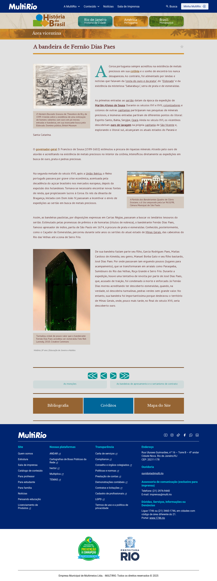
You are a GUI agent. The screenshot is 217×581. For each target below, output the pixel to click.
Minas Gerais (153, 232)
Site (20, 447)
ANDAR (54, 453)
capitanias (124, 110)
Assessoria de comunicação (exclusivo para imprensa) (170, 483)
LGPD (98, 499)
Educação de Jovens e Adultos (62, 350)
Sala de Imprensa (128, 6)
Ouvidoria (148, 467)
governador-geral (46, 149)
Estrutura (23, 459)
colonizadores (171, 105)
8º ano (44, 350)
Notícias (108, 6)
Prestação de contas (107, 476)
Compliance (102, 459)
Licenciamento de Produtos (28, 506)
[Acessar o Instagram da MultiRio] (172, 435)
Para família (25, 487)
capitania (150, 125)
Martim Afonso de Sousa (110, 105)
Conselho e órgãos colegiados (112, 464)
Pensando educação (29, 499)
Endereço (148, 447)
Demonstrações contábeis (110, 482)
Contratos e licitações (107, 487)
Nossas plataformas (62, 447)
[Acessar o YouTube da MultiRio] (166, 435)
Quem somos (25, 453)
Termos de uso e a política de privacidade (111, 506)
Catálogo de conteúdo (30, 470)
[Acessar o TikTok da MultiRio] (178, 435)
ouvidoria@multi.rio (152, 473)
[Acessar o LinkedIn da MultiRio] (197, 435)
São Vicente (167, 125)
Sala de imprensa (27, 464)
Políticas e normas (106, 470)
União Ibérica (94, 173)
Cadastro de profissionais (110, 493)
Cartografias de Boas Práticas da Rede (68, 461)
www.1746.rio (157, 517)
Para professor (26, 476)
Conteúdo (90, 6)
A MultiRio (70, 6)
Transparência (104, 447)
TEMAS (54, 479)
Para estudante (26, 482)
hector (53, 468)
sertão (130, 100)
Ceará (135, 120)
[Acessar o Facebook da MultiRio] (184, 435)
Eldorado (168, 81)
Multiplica (55, 473)
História (37, 350)
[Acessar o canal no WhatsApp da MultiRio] (191, 435)
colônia (134, 71)
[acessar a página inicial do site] (23, 6)
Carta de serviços (105, 453)
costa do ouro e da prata (141, 81)
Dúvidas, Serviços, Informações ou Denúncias (164, 503)
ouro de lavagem (121, 125)
